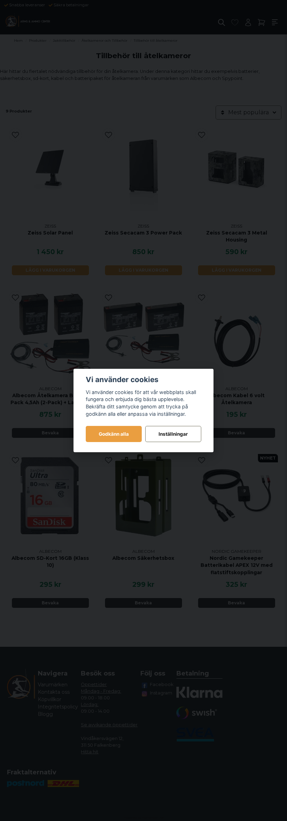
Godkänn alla (114, 434)
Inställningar (173, 434)
